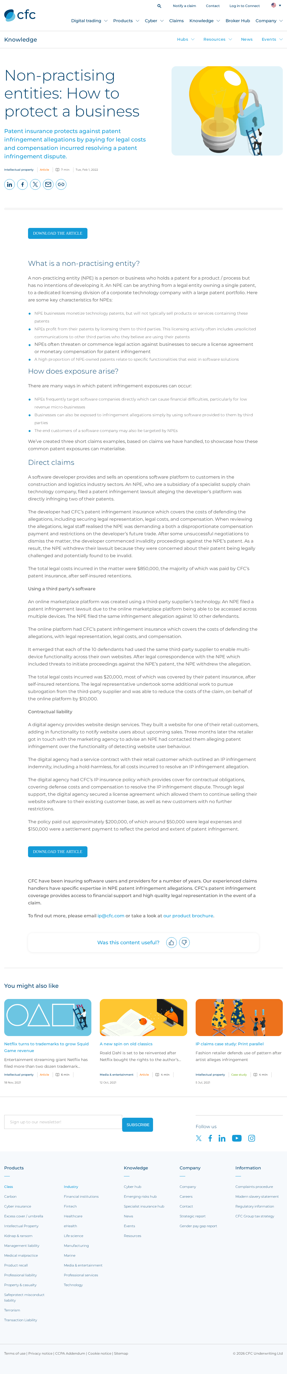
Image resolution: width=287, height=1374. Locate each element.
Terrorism (12, 1310)
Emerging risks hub (140, 1196)
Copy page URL (61, 189)
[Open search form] (159, 5)
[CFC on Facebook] (214, 1137)
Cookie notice (99, 1353)
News (247, 39)
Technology (73, 1285)
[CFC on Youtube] (240, 1137)
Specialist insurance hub (144, 1206)
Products (123, 20)
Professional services (81, 1275)
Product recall (16, 1265)
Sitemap (121, 1353)
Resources (214, 39)
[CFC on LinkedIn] (225, 1137)
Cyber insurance (17, 1206)
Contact (213, 6)
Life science (73, 1236)
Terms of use (15, 1353)
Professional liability (20, 1275)
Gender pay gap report (198, 1226)
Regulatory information (254, 1206)
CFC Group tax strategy (254, 1216)
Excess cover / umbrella (23, 1216)
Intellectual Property (21, 1226)
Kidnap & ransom (18, 1236)
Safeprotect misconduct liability (24, 1297)
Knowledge (201, 20)
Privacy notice (40, 1353)
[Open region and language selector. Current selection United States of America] (276, 5)
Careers (186, 1196)
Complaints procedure (254, 1187)
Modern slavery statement (257, 1196)
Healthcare (73, 1216)
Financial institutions (81, 1196)
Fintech (70, 1206)
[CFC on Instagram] (254, 1137)
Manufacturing (76, 1245)
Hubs (182, 39)
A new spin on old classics (126, 1043)
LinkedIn (9, 189)
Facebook (22, 189)
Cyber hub (132, 1187)
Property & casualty (20, 1285)
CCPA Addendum (70, 1353)
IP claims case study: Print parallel (230, 1043)
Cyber (151, 20)
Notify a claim (184, 6)
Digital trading (86, 20)
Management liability (21, 1245)
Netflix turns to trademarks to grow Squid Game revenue (46, 1047)
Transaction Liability (20, 1320)
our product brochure (188, 915)
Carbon (10, 1196)
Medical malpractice (21, 1255)
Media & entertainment (83, 1265)
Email (48, 189)
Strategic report (193, 1216)
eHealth (70, 1226)
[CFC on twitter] (202, 1137)
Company (266, 20)
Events (269, 39)
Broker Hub (238, 20)
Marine (69, 1255)
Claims (176, 20)
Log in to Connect (245, 6)
